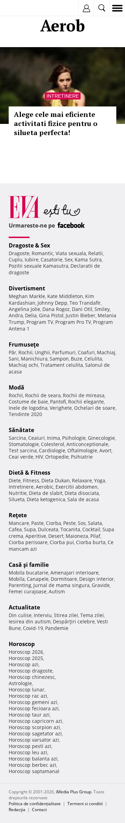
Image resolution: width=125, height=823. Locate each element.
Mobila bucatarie (28, 572)
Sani (14, 358)
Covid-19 (33, 628)
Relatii (95, 253)
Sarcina (17, 438)
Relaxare (82, 480)
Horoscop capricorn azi (35, 721)
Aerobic (44, 486)
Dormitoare (64, 579)
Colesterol (52, 444)
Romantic (42, 253)
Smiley (102, 309)
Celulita (93, 358)
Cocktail (91, 529)
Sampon (59, 358)
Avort (105, 450)
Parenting (20, 585)
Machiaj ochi (23, 365)
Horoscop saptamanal (34, 771)
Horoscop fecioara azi (34, 708)
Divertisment (27, 288)
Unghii (42, 352)
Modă (16, 387)
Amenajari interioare (74, 572)
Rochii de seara (43, 395)
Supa (30, 529)
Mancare (19, 523)
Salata (95, 523)
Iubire (32, 259)
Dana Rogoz (56, 309)
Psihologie (74, 438)
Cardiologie (52, 450)
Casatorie (51, 259)
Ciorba (53, 523)
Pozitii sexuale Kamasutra (38, 265)
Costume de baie (28, 401)
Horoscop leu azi (28, 752)
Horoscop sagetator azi (35, 733)
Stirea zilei (66, 615)
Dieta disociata (82, 493)
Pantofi (58, 401)
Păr (12, 352)
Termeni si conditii (85, 804)
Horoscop (22, 644)
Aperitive (35, 536)
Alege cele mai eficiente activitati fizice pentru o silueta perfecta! (56, 123)
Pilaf (95, 536)
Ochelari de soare (94, 408)
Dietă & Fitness (29, 472)
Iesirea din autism (30, 621)
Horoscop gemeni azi (33, 702)
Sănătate (21, 430)
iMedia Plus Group (73, 792)
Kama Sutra (88, 259)
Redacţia (17, 810)
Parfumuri (64, 352)
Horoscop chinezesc (32, 677)
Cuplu (16, 259)
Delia (31, 315)
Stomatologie (24, 444)
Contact (39, 810)
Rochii (25, 352)
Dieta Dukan (55, 480)
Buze (76, 358)
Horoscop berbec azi (32, 765)
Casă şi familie (29, 565)
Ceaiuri (36, 438)
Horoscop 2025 (26, 658)
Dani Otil (82, 309)
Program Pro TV (73, 322)
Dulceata (48, 529)
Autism (57, 591)
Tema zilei (92, 615)
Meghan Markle (27, 296)
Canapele (38, 579)
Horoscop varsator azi (34, 739)
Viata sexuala (71, 253)
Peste (69, 523)
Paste (37, 523)
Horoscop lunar (26, 689)
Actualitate (24, 607)
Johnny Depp (52, 302)
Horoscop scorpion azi (34, 727)
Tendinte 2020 (25, 414)
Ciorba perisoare (28, 542)
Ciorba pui (62, 542)
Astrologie (20, 683)
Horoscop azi (24, 664)
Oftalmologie (82, 450)
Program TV (39, 322)
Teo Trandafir (85, 302)
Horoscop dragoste (30, 670)
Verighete (61, 408)
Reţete (18, 515)
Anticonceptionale (87, 444)
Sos (82, 523)
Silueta (17, 499)
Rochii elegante (86, 401)
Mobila (17, 579)
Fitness (31, 480)
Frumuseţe (24, 344)
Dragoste (19, 253)
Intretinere (63, 96)
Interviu (43, 615)
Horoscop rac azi (28, 695)
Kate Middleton (65, 296)
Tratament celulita (61, 365)
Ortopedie (57, 456)
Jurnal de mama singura (61, 585)
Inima (53, 438)
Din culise (20, 615)
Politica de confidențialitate (35, 804)
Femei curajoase (28, 591)
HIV (39, 456)
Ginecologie (101, 438)
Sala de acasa (83, 499)
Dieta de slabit (45, 493)
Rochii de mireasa (84, 395)
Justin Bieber (80, 315)
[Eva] (21, 8)
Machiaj (106, 352)
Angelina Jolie (24, 309)
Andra (16, 315)
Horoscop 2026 (26, 651)
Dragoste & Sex (29, 245)
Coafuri (86, 352)
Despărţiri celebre (74, 621)
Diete (15, 480)
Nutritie (18, 493)
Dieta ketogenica (46, 499)
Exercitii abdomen (77, 486)
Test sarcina (23, 450)
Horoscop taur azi (29, 714)
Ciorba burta (91, 542)
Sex (69, 259)
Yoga (99, 480)
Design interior (96, 579)
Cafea (15, 529)
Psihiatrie (82, 456)
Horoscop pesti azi (30, 746)
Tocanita (70, 529)
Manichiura (34, 358)
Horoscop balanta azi (33, 758)
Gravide (101, 585)
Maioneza (77, 536)
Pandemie (56, 628)
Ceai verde (21, 456)
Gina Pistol (51, 315)
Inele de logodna (28, 408)
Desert (56, 536)
